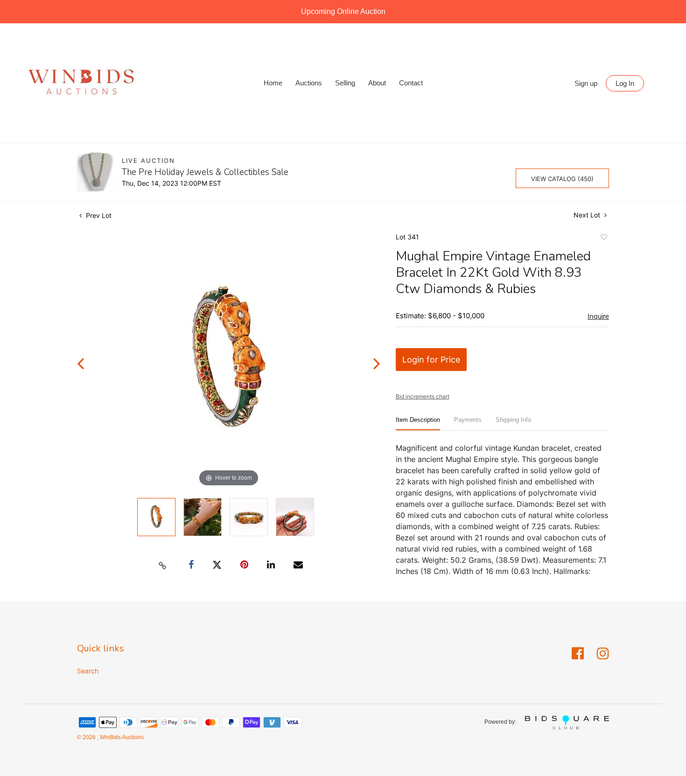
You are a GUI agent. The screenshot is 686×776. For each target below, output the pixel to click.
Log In (625, 83)
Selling (345, 83)
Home (273, 83)
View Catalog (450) (562, 178)
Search (87, 671)
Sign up (585, 83)
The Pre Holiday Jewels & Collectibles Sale (205, 172)
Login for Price (431, 359)
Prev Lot (98, 215)
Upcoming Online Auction (343, 11)
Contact (411, 83)
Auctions (308, 83)
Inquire (598, 316)
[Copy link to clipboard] (162, 565)
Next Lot (588, 215)
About (377, 83)
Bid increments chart (422, 396)
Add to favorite (603, 238)
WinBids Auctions (121, 737)
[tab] (418, 423)
